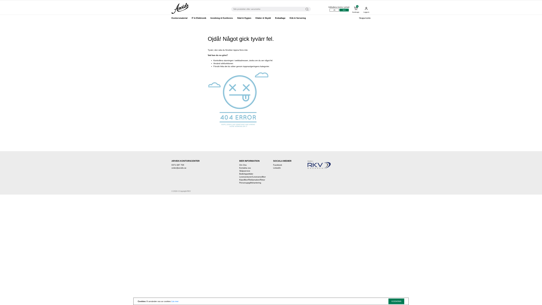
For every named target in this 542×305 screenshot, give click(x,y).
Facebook (277, 165)
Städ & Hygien (244, 18)
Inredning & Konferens (221, 18)
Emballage (280, 18)
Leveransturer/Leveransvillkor (252, 177)
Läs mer (175, 301)
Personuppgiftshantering (250, 183)
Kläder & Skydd (263, 18)
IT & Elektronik (199, 18)
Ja (334, 10)
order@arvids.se (178, 168)
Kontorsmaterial (179, 18)
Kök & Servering (298, 18)
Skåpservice (244, 171)
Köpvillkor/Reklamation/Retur (252, 180)
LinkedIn (277, 168)
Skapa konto (365, 18)
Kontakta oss (245, 168)
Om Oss (243, 165)
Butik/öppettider (246, 174)
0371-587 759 (177, 165)
